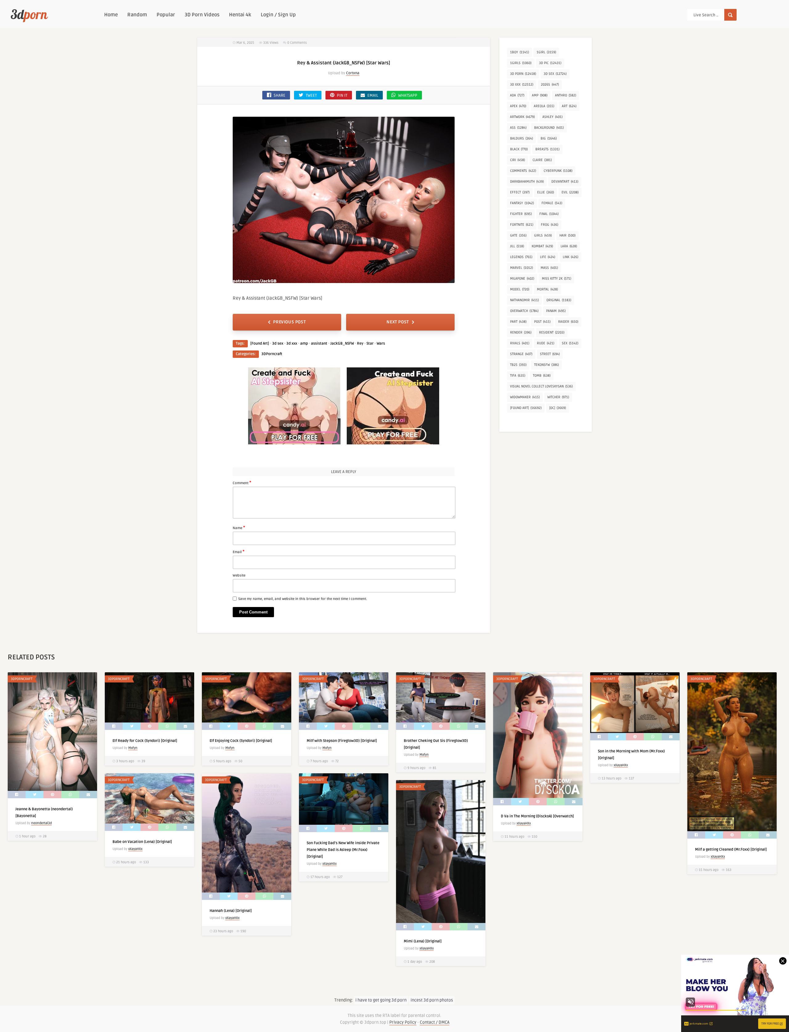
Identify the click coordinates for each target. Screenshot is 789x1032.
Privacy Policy (402, 1022)
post (542, 322)
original (558, 300)
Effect (519, 192)
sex (570, 343)
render (520, 332)
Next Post (397, 322)
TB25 (518, 365)
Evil (570, 192)
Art (569, 106)
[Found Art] (259, 343)
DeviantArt (564, 182)
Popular (166, 15)
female (552, 203)
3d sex (277, 343)
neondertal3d (41, 823)
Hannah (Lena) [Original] (231, 911)
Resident (551, 332)
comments (523, 171)
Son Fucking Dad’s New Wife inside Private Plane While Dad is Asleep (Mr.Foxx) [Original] (343, 850)
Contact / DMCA (434, 1022)
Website (239, 575)
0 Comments (297, 43)
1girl (546, 52)
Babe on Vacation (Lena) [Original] (142, 842)
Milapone (522, 279)
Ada (517, 95)
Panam (556, 311)
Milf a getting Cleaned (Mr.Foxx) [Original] (731, 849)
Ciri (517, 160)
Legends (521, 257)
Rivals (519, 343)
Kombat (542, 246)
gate (518, 235)
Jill (517, 246)
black (519, 149)
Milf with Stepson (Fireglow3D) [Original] (342, 741)
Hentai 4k (240, 15)
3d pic (550, 63)
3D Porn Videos (202, 15)
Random (137, 15)
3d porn (523, 74)
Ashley (552, 117)
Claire (542, 160)
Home (111, 15)
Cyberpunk (558, 171)
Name (239, 527)
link (570, 257)
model (519, 289)
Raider (568, 322)
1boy (519, 52)
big (549, 138)
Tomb (541, 376)
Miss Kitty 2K (556, 279)
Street (550, 354)
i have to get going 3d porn (381, 1000)
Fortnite (521, 225)
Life (547, 257)
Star (370, 343)
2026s (550, 85)
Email (238, 551)
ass (518, 128)
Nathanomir (524, 300)
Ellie (545, 192)
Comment (242, 482)
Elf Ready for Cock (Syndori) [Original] (144, 741)
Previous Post (289, 322)
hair (567, 235)
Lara (569, 246)
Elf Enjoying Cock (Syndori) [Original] (241, 741)
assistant (319, 343)
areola (544, 106)
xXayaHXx (524, 823)
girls (543, 235)
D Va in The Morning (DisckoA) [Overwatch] (537, 816)
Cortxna (352, 73)
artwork (522, 117)
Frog (549, 225)
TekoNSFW (546, 365)
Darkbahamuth (527, 182)
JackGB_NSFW (342, 343)
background (549, 128)
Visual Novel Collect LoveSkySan (541, 386)
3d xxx (291, 343)
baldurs (521, 138)
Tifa (517, 376)
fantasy (522, 203)
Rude (545, 343)
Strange (521, 354)
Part (518, 322)
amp (304, 343)
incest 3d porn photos (432, 1000)
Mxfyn (132, 748)
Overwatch (524, 311)
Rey (360, 343)
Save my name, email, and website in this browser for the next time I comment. (302, 599)
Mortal (547, 289)
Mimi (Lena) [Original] (423, 941)
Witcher (558, 397)
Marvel (521, 268)
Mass (549, 268)
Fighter (521, 214)
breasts (547, 149)
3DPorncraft (271, 354)
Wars (381, 343)
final (548, 214)
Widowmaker (525, 397)
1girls (520, 63)
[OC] (557, 408)
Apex (518, 106)
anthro (565, 95)
